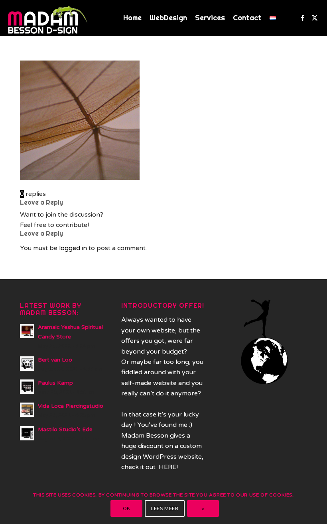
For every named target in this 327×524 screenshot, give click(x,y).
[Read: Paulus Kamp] (27, 386)
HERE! (168, 467)
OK (126, 508)
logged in (73, 248)
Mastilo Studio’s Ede (65, 429)
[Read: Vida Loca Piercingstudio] (27, 410)
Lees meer (164, 508)
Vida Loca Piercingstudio (70, 406)
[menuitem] (132, 17)
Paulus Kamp (55, 383)
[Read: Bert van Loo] (27, 363)
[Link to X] (315, 17)
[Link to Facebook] (303, 17)
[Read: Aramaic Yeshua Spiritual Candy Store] (27, 331)
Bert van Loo (55, 360)
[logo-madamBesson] (47, 17)
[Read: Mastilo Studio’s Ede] (27, 433)
